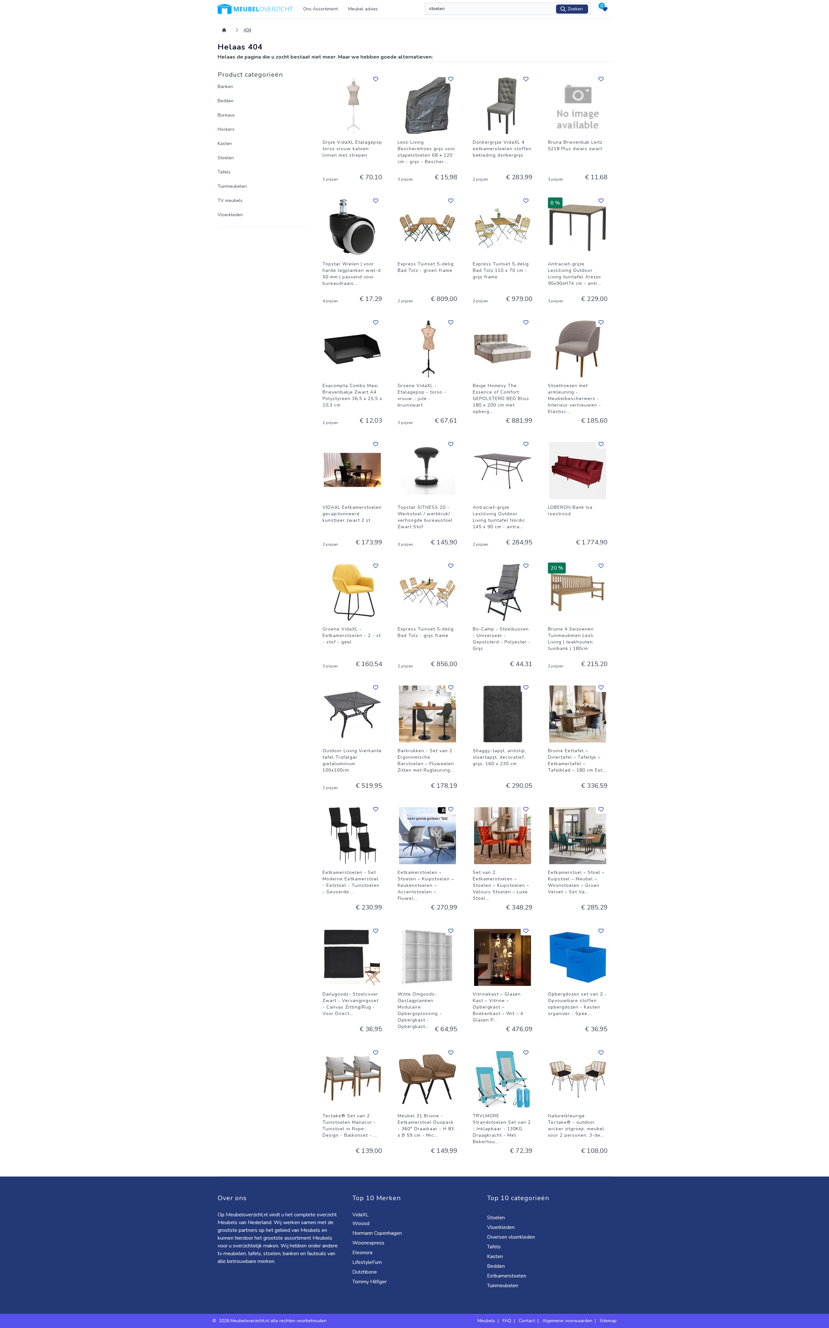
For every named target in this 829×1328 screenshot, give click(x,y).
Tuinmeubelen (232, 186)
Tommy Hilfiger (370, 1281)
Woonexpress (369, 1242)
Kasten (225, 143)
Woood (361, 1223)
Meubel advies (363, 9)
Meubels (486, 1321)
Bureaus (226, 115)
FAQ (507, 1321)
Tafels (224, 172)
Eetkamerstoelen (507, 1275)
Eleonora (363, 1252)
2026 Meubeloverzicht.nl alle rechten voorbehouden (273, 1321)
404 (247, 30)
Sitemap (608, 1321)
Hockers (226, 129)
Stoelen (226, 158)
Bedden (225, 101)
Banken (225, 87)
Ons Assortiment (320, 9)
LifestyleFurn (367, 1262)
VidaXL (361, 1214)
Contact (527, 1321)
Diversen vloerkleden (511, 1237)
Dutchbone (365, 1272)
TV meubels (230, 200)
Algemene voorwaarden (567, 1321)
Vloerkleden (230, 215)
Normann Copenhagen (377, 1233)
